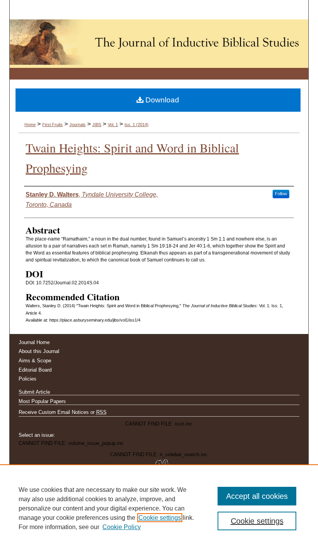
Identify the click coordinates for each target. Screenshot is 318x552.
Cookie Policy (121, 527)
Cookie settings (159, 517)
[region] (159, 508)
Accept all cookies (257, 496)
